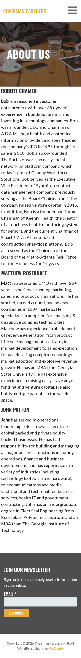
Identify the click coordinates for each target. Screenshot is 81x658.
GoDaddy (56, 648)
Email (10, 594)
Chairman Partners (24, 11)
